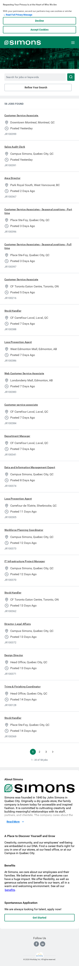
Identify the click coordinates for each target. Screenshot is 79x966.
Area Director (12, 178)
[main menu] (73, 42)
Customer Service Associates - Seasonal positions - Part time (38, 211)
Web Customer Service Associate (24, 373)
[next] (53, 752)
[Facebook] (36, 944)
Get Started (39, 917)
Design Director (13, 655)
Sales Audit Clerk (14, 146)
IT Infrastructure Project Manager (24, 561)
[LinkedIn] (42, 944)
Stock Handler (12, 310)
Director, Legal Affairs (17, 623)
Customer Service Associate (21, 115)
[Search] (71, 77)
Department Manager (17, 436)
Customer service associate (21, 404)
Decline (39, 20)
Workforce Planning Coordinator (23, 529)
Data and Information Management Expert (29, 467)
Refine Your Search (36, 87)
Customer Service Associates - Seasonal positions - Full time (37, 246)
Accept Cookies (39, 29)
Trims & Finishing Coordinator (22, 686)
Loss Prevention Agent (18, 342)
